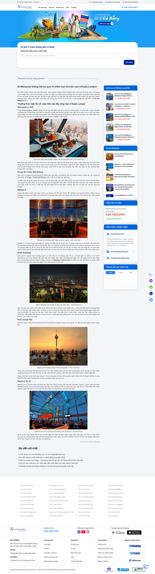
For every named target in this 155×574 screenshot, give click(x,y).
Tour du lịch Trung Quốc (28, 512)
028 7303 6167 (131, 7)
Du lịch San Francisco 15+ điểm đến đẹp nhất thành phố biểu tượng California (49, 463)
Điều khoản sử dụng (51, 561)
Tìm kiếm (129, 62)
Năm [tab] (130, 272)
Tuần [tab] (110, 272)
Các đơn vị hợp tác (50, 553)
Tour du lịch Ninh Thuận (57, 497)
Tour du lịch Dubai (85, 512)
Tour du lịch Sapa (26, 489)
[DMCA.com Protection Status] (138, 569)
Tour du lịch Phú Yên (85, 493)
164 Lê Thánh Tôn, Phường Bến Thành (23, 546)
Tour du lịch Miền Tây (86, 504)
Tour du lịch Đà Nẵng (115, 489)
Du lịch (51, 7)
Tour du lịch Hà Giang (86, 485)
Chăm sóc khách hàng (105, 553)
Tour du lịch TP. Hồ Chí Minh (58, 501)
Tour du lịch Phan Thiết (27, 497)
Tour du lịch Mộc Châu (115, 485)
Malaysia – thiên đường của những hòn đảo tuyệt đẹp (124, 165)
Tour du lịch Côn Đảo (27, 504)
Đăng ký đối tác (103, 561)
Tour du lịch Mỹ (113, 516)
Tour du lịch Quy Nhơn (56, 493)
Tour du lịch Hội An (26, 493)
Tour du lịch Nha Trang (115, 493)
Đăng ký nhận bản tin (105, 557)
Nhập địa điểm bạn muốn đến (34, 51)
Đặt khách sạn (76, 553)
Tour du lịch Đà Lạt (55, 504)
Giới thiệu (47, 544)
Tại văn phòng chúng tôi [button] (119, 251)
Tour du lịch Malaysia (56, 508)
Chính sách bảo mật (51, 557)
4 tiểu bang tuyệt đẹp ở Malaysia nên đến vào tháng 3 (125, 177)
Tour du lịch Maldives (27, 516)
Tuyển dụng (102, 544)
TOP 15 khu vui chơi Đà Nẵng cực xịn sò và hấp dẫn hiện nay (42, 454)
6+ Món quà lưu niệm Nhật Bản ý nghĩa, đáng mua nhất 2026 (42, 457)
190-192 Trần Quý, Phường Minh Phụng (23, 543)
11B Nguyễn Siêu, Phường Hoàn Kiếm (23, 553)
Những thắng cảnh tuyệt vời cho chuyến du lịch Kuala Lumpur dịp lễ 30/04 (124, 187)
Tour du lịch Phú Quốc (115, 501)
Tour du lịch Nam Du (27, 501)
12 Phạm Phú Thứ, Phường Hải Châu (22, 560)
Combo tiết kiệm (76, 561)
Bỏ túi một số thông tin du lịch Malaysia (124, 155)
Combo (73, 7)
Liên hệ (46, 548)
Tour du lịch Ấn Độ (114, 512)
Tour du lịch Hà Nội (26, 485)
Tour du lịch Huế (84, 489)
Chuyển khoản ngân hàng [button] (120, 258)
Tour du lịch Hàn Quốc (115, 508)
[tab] (120, 234)
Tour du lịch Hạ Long (56, 485)
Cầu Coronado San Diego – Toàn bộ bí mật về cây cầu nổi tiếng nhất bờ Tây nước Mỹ (51, 460)
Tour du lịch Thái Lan (27, 508)
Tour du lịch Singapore (115, 504)
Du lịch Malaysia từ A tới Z (124, 195)
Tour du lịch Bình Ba (114, 497)
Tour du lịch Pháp (84, 516)
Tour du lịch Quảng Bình (57, 489)
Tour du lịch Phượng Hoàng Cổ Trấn (61, 512)
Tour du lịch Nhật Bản (86, 508)
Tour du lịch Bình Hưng (86, 497)
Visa (67, 7)
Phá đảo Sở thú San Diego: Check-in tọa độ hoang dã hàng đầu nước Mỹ (46, 466)
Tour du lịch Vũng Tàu (86, 501)
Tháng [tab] (121, 272)
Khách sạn (60, 7)
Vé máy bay (42, 7)
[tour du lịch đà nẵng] (77, 29)
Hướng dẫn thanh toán (105, 548)
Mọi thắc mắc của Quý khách (116, 209)
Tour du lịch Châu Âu (56, 516)
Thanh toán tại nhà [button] (117, 234)
